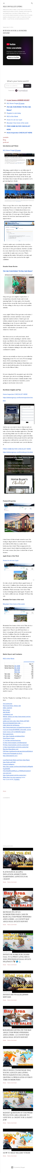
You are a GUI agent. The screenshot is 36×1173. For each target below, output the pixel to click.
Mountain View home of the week (17, 123)
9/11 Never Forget (12, 103)
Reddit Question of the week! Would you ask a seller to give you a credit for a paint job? (18, 1116)
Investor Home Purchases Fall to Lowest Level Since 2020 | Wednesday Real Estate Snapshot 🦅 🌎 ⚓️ (17, 958)
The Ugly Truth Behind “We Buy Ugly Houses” (18, 271)
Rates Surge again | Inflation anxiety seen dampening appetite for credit (15, 875)
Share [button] (4, 791)
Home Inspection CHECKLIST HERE (20, 132)
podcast (6, 142)
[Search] (32, 3)
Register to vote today (14, 113)
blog (4, 140)
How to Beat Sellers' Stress (16, 1153)
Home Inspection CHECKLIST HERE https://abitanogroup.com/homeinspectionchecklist (18, 398)
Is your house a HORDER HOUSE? (18, 100)
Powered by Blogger (19, 1167)
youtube (6, 137)
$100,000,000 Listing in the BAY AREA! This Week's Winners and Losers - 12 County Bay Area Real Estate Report (17, 1033)
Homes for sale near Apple (14, 120)
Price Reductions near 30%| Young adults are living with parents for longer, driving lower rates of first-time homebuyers (18, 1075)
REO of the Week (12, 116)
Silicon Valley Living (12, 6)
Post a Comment (12, 882)
